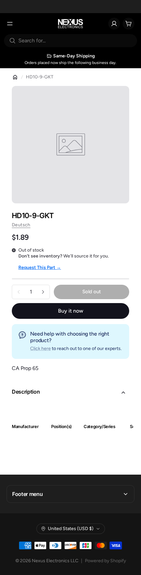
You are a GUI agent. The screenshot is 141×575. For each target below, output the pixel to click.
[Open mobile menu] (9, 23)
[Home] (15, 77)
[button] (70, 392)
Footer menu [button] (27, 494)
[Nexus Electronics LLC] (70, 23)
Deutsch (21, 225)
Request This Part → (39, 267)
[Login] (114, 24)
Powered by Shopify (105, 561)
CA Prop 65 (25, 368)
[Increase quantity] (43, 292)
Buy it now (70, 311)
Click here (40, 348)
